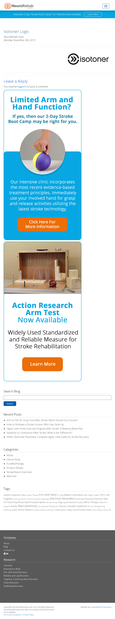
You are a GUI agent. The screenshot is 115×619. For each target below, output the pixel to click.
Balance (68, 494)
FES (5, 502)
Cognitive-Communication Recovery (21, 579)
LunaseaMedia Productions (100, 607)
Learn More (93, 14)
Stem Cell (90, 506)
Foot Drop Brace (15, 502)
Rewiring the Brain (12, 568)
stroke (14, 510)
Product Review (15, 468)
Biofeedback (78, 495)
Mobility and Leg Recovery (16, 575)
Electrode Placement (85, 499)
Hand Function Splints (35, 502)
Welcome (11, 476)
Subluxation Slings (63, 509)
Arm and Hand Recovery (15, 572)
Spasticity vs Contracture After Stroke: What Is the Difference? (39, 432)
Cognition (8, 498)
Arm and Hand (48, 494)
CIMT (108, 495)
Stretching (7, 510)
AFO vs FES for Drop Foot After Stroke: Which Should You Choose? (42, 420)
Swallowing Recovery (13, 586)
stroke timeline (39, 510)
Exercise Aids (101, 498)
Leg (60, 502)
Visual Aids (107, 510)
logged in (22, 86)
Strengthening (99, 506)
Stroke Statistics (25, 509)
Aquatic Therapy (32, 495)
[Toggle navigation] (106, 6)
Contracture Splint (34, 499)
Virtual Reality (79, 509)
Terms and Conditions (12, 614)
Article (10, 455)
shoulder (72, 506)
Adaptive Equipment (12, 495)
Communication (19, 499)
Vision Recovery (11, 582)
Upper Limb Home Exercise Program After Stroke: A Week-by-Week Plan (45, 428)
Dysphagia (45, 499)
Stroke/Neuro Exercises (19, 472)
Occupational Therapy (46, 506)
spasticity (81, 506)
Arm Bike (60, 495)
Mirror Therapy (91, 502)
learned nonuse (52, 502)
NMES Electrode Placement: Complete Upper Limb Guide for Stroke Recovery (48, 437)
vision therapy (97, 510)
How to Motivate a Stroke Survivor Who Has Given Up (35, 424)
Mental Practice (76, 502)
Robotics (63, 506)
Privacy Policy (28, 614)
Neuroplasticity (27, 506)
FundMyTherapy (15, 463)
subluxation (50, 510)
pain (57, 506)
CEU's (102, 494)
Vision (89, 509)
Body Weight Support (91, 495)
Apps (24, 495)
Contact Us (9, 550)
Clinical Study (13, 459)
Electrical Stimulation (62, 498)
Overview (8, 565)
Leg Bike (65, 502)
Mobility (13, 506)
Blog (6, 546)
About (6, 543)
